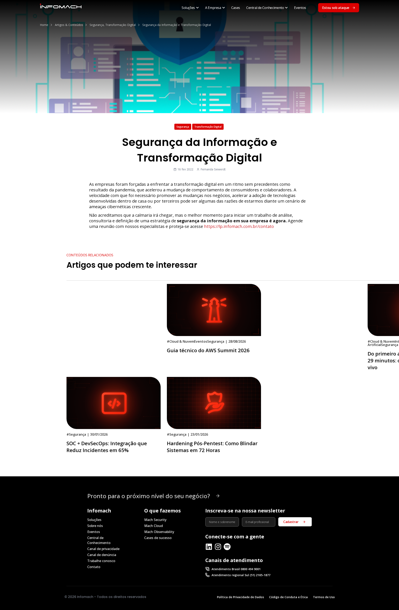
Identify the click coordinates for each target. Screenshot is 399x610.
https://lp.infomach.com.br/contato (239, 226)
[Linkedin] (208, 546)
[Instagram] (218, 546)
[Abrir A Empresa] (223, 7)
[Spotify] (227, 546)
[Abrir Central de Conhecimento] (286, 7)
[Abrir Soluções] (197, 7)
